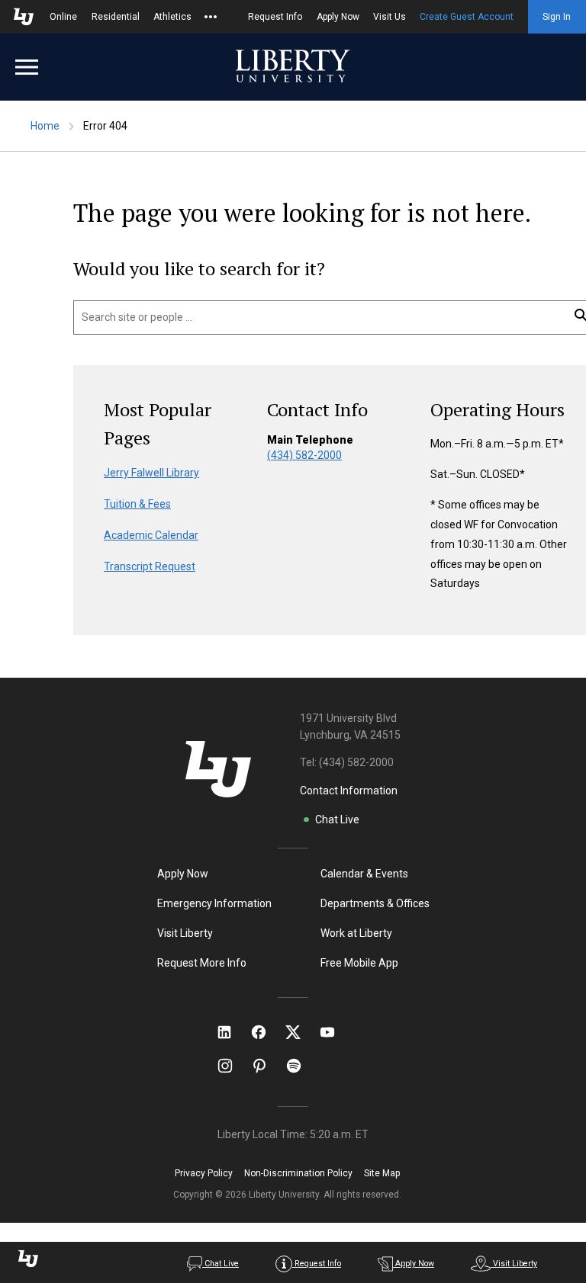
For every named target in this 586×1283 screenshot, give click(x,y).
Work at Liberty (356, 933)
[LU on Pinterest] (266, 1065)
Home (45, 126)
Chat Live (337, 819)
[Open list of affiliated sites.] (210, 17)
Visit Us (389, 16)
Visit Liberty (185, 933)
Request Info (275, 16)
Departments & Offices (375, 903)
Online (63, 16)
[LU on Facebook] (266, 1032)
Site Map (382, 1173)
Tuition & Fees (137, 504)
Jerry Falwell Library (151, 473)
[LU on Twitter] (301, 1032)
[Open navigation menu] (26, 67)
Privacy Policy (204, 1173)
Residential (116, 16)
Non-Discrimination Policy (298, 1173)
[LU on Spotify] (300, 1065)
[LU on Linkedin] (232, 1032)
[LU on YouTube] (335, 1032)
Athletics (172, 16)
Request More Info (201, 963)
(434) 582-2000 (304, 455)
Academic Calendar (151, 535)
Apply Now (338, 16)
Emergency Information (214, 903)
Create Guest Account (467, 16)
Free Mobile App (359, 963)
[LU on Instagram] (232, 1065)
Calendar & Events (364, 874)
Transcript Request (149, 566)
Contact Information (349, 790)
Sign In (557, 16)
